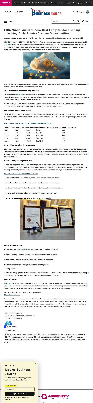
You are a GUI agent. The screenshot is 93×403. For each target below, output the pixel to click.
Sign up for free (20, 394)
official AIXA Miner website (26, 249)
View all (88, 3)
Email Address (11, 385)
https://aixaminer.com (12, 295)
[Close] (35, 363)
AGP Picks (6, 3)
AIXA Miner (8, 44)
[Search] (73, 21)
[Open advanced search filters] (78, 21)
